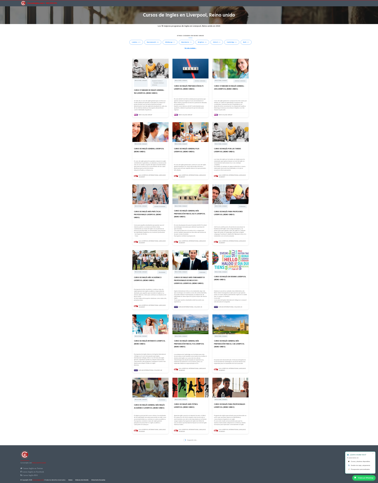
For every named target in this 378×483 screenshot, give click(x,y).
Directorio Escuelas (98, 480)
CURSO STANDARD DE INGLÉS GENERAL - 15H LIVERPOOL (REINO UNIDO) (149, 92)
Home (70, 480)
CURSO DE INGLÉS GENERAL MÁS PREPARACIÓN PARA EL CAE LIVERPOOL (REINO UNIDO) (229, 344)
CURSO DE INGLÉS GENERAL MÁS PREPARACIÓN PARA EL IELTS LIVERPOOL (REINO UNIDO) (189, 213)
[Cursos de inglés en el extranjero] (24, 460)
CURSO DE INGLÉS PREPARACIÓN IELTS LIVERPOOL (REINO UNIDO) (189, 87)
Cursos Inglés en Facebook (32, 472)
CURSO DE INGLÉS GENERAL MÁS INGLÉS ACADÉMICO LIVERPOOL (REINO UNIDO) (149, 406)
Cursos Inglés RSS (30, 475)
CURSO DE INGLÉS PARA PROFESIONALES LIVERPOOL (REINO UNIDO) (229, 406)
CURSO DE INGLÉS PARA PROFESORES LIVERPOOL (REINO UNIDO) (228, 213)
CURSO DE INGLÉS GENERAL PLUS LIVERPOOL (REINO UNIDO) (186, 150)
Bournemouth (153, 42)
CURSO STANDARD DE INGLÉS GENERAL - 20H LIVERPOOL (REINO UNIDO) (229, 87)
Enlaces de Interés (82, 480)
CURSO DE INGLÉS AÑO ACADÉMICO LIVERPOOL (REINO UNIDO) (148, 279)
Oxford (216, 42)
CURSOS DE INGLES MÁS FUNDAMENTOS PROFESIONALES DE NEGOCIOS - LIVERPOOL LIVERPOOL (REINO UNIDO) (189, 280)
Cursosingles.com (35, 3)
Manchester (186, 42)
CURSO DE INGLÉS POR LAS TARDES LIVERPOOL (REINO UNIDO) (227, 150)
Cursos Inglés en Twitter (32, 468)
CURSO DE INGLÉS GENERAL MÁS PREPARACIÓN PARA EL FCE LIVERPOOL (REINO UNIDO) (189, 344)
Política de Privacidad (39, 463)
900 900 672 (51, 3)
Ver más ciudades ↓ (190, 48)
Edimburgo (170, 42)
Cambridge (232, 42)
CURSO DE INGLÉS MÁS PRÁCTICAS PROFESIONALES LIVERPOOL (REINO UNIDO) (147, 214)
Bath (246, 42)
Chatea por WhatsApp (365, 478)
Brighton (202, 42)
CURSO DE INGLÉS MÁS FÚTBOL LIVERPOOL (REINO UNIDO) (186, 406)
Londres (136, 42)
